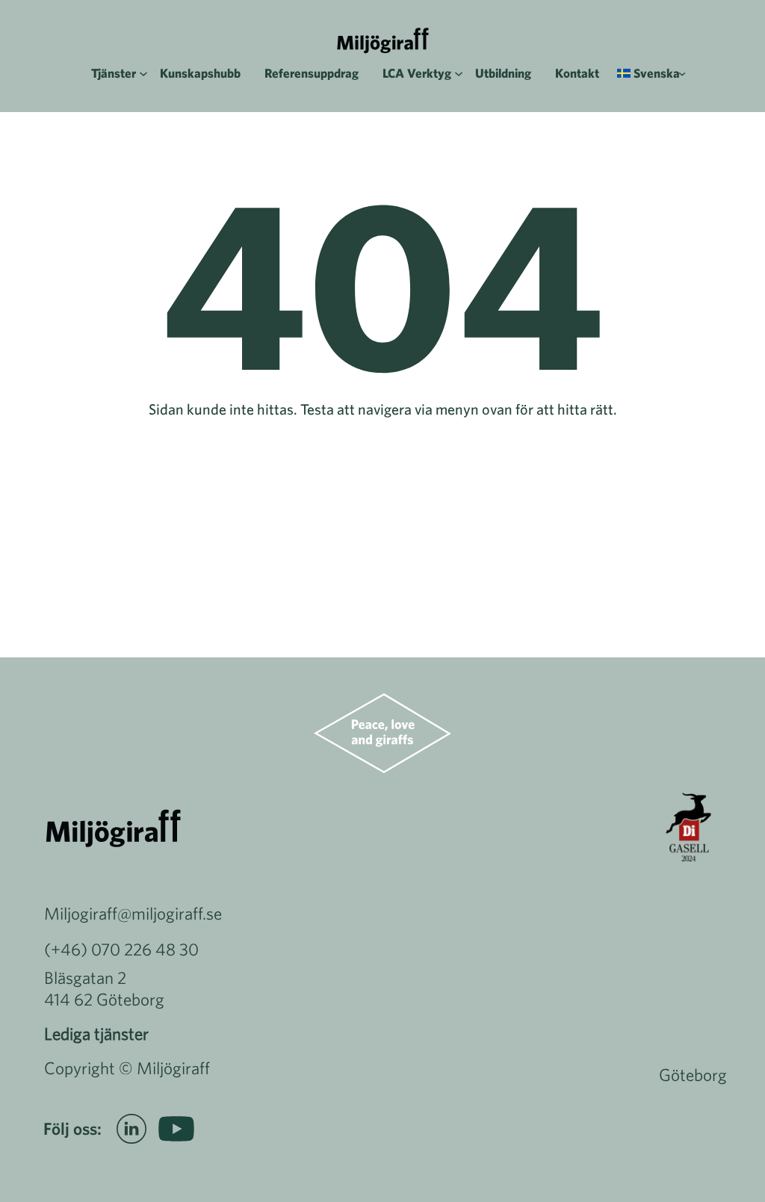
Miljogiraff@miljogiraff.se (133, 913)
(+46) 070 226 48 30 (121, 949)
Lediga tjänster (96, 1033)
